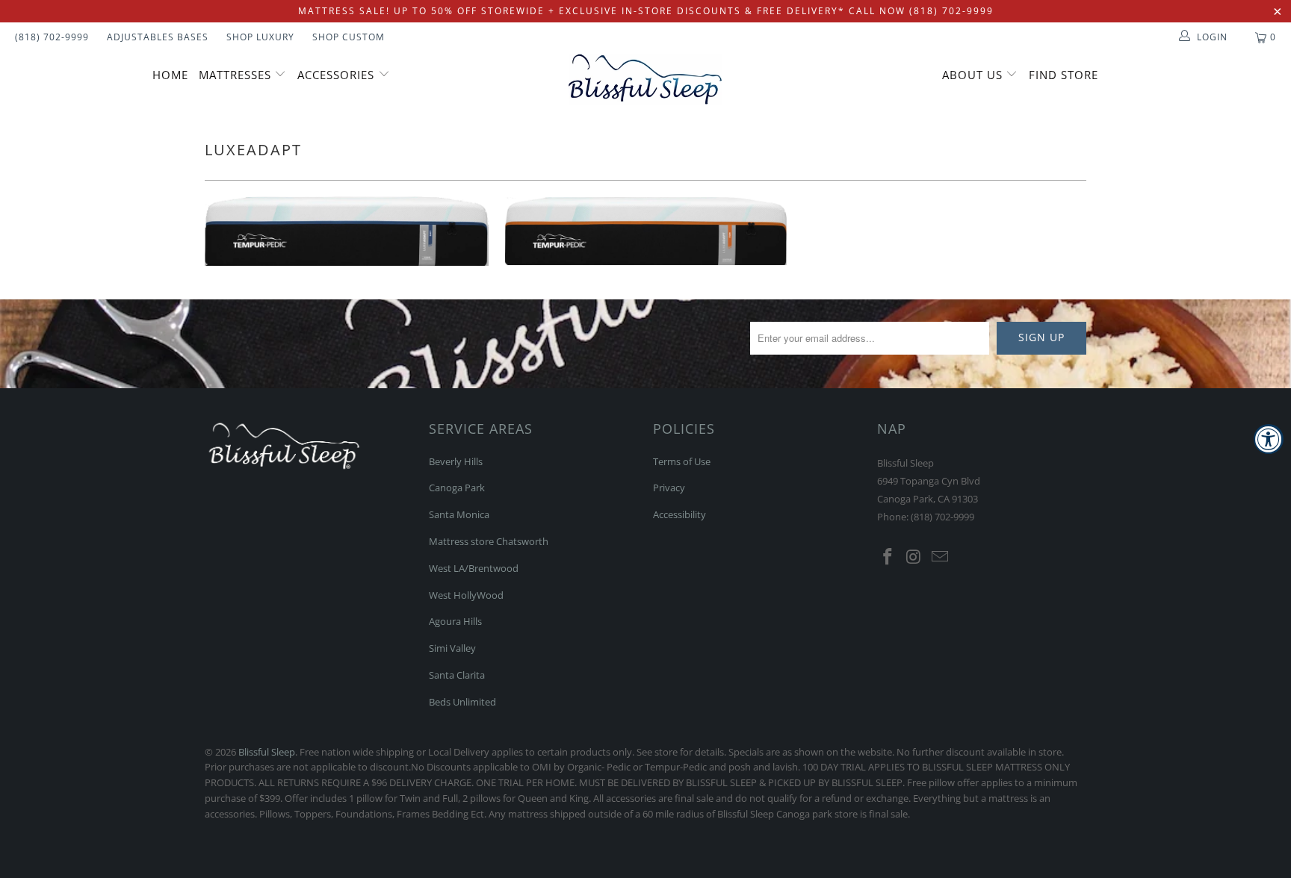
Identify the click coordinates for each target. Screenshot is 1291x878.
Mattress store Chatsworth (488, 541)
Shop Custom (348, 37)
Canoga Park (457, 487)
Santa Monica (459, 514)
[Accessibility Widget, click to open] (1269, 439)
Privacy (669, 487)
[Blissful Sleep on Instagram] (914, 557)
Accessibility (679, 514)
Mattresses (235, 74)
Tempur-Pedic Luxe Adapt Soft (347, 231)
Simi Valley (452, 648)
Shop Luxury (260, 37)
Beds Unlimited (462, 702)
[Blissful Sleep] (645, 79)
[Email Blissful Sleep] (940, 557)
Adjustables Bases (157, 37)
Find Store (1063, 74)
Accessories (337, 74)
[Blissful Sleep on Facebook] (888, 557)
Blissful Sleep (266, 752)
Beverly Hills (456, 461)
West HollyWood (466, 595)
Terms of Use (681, 461)
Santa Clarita (457, 675)
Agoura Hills (455, 621)
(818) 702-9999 (52, 37)
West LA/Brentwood (473, 568)
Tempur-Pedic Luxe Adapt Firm (645, 231)
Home (170, 74)
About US (974, 74)
